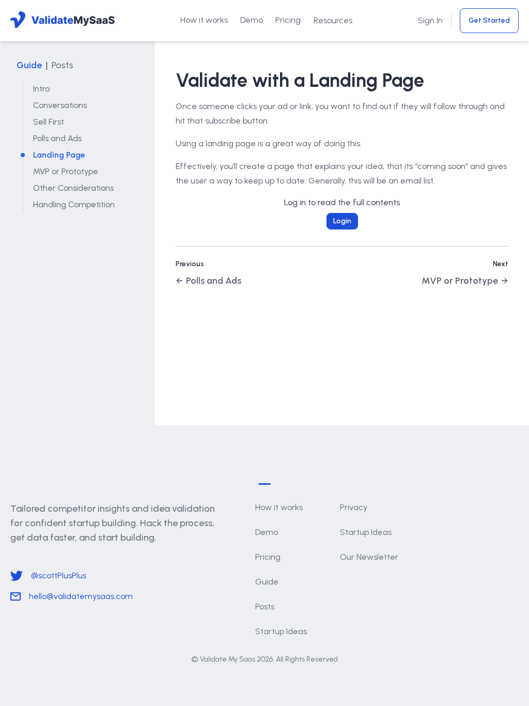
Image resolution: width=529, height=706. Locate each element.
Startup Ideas (281, 631)
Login (342, 221)
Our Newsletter (369, 557)
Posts (62, 65)
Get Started (489, 20)
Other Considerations (73, 188)
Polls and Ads (57, 138)
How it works (204, 20)
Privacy (353, 507)
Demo (251, 20)
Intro (41, 89)
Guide (29, 65)
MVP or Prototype (65, 171)
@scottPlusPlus (58, 575)
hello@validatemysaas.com (81, 596)
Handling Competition (74, 204)
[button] (333, 20)
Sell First (48, 122)
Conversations (60, 105)
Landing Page (59, 155)
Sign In (430, 20)
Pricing (288, 20)
